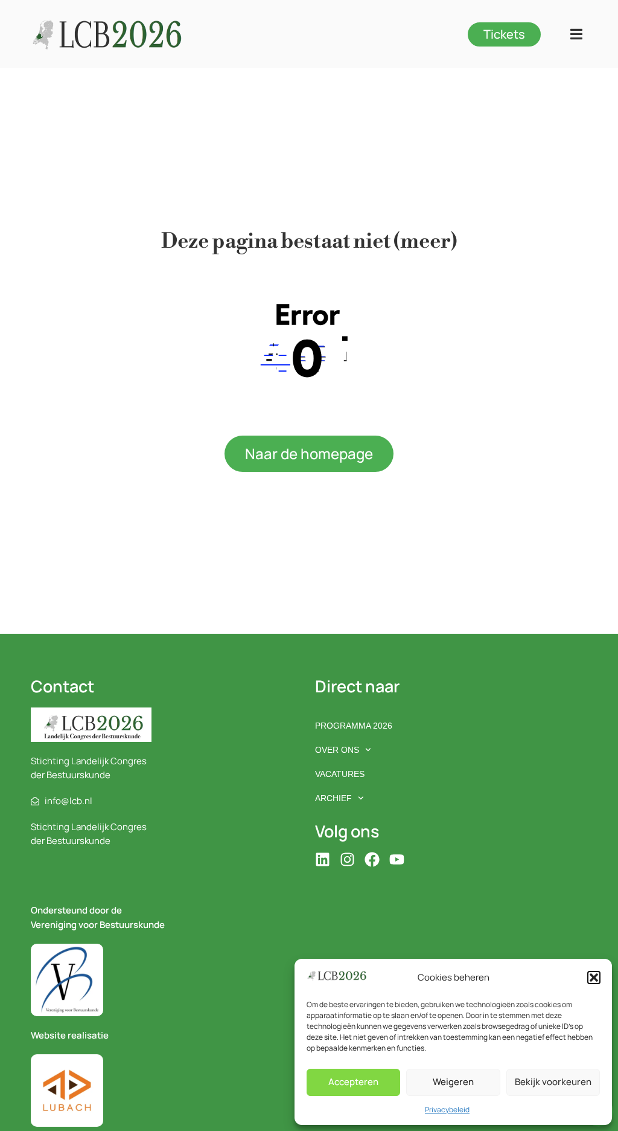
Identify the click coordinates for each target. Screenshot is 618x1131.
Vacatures (340, 774)
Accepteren (353, 1081)
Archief (333, 798)
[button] (594, 977)
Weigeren (453, 1081)
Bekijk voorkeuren (553, 1081)
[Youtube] (396, 859)
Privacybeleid (447, 1109)
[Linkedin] (322, 859)
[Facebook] (372, 859)
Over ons (337, 750)
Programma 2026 (353, 725)
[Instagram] (347, 859)
